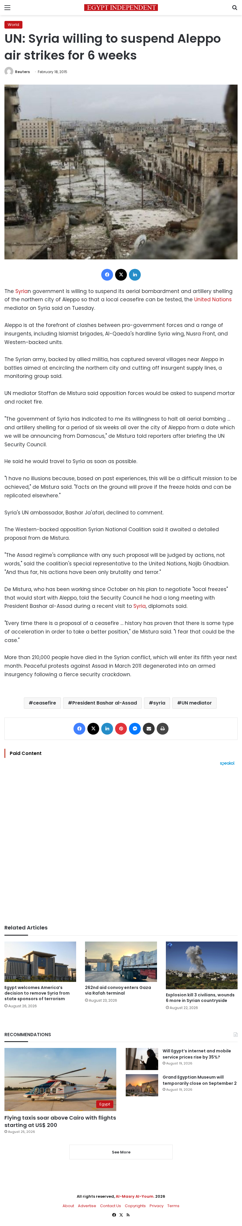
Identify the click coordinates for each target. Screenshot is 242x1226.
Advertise (87, 1206)
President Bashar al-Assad (104, 703)
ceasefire (44, 703)
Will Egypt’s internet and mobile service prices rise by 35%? (197, 1054)
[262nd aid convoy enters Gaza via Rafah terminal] (121, 962)
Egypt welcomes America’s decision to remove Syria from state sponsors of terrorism (37, 993)
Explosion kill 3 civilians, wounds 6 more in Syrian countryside (200, 997)
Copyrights (135, 1206)
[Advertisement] (121, 845)
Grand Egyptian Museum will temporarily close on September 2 (200, 1080)
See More (121, 1152)
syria (159, 703)
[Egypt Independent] (121, 7)
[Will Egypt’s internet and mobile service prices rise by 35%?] (142, 1059)
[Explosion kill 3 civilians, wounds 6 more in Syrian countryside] (202, 965)
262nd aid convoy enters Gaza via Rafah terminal (118, 990)
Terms (173, 1206)
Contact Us (110, 1206)
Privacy (156, 1206)
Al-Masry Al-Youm (134, 1196)
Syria (21, 291)
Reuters (22, 71)
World (13, 24)
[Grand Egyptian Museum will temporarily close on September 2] (142, 1085)
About (68, 1206)
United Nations (213, 299)
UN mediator (197, 703)
